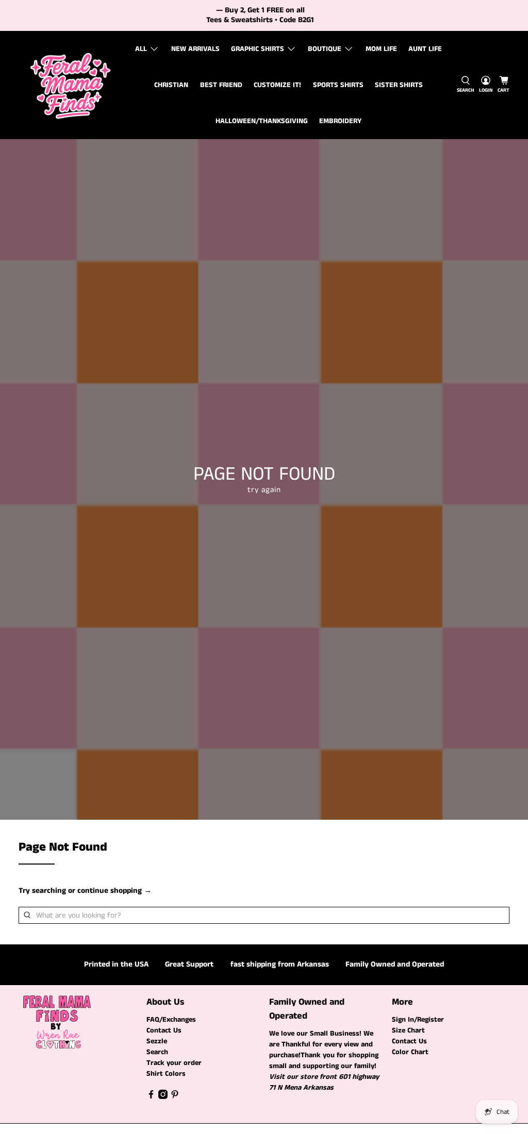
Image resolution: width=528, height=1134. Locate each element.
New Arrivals (195, 49)
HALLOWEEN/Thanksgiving (262, 121)
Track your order (174, 1063)
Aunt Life (425, 49)
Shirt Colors (166, 1074)
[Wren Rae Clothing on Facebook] (151, 1097)
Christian (171, 85)
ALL (141, 49)
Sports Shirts (338, 85)
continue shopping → (114, 890)
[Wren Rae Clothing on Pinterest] (174, 1097)
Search (157, 1052)
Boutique (324, 49)
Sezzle (156, 1041)
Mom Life (381, 49)
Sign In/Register (418, 1019)
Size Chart (408, 1030)
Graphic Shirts (257, 49)
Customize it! (277, 85)
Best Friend (221, 85)
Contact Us (164, 1030)
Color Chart (410, 1052)
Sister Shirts (399, 85)
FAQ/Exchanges (171, 1019)
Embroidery (340, 121)
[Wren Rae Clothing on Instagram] (163, 1097)
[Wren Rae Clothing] (70, 85)
